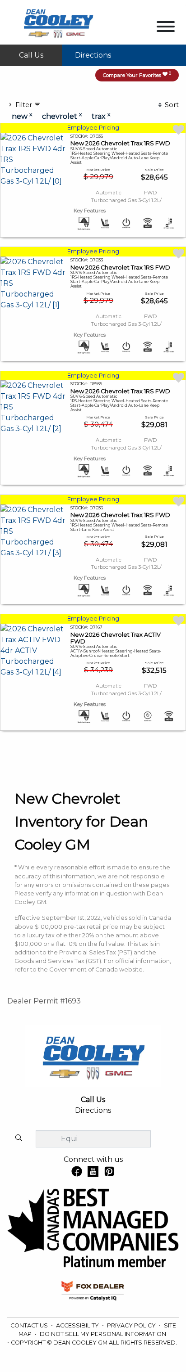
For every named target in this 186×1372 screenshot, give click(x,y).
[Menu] (165, 28)
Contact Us (29, 1325)
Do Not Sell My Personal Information (103, 1334)
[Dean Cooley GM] (58, 22)
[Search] (18, 1138)
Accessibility (78, 1325)
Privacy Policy (132, 1325)
